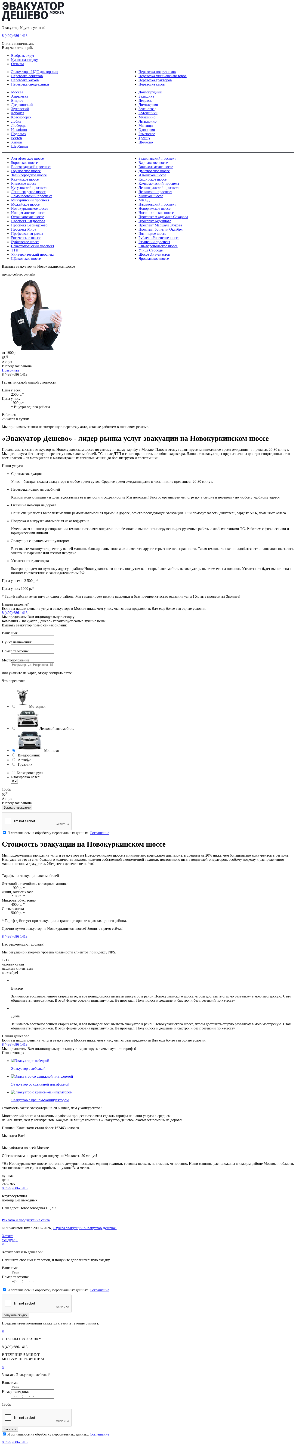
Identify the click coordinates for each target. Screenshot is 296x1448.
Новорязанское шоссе (28, 213)
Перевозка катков (25, 80)
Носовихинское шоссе (156, 213)
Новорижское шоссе (154, 208)
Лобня (16, 121)
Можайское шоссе (25, 204)
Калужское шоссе (25, 179)
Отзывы (17, 64)
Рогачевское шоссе (25, 238)
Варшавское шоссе (153, 163)
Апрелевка (19, 96)
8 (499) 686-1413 (15, 36)
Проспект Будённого (155, 221)
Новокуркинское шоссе (29, 208)
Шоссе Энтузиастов (154, 254)
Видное (17, 100)
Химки (16, 142)
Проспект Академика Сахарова (163, 217)
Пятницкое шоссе (152, 233)
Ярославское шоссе (154, 258)
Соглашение (99, 833)
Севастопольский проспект (32, 246)
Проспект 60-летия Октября (160, 229)
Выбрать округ (23, 55)
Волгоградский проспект (31, 167)
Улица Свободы (151, 250)
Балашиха (146, 96)
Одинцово (147, 130)
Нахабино (19, 130)
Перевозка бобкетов (27, 76)
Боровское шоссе (24, 163)
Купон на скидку (24, 60)
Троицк (144, 138)
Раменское (147, 134)
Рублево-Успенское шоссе (159, 238)
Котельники (148, 113)
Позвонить (10, 370)
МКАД (144, 200)
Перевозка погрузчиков (157, 72)
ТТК (14, 250)
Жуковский (20, 109)
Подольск (18, 134)
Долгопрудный (150, 92)
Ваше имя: (10, 633)
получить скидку (15, 1315)
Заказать (10, 1429)
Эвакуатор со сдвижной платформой (40, 1084)
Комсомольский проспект (159, 183)
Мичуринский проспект (30, 200)
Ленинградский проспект (159, 188)
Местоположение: (16, 660)
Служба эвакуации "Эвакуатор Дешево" (85, 1228)
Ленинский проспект (155, 192)
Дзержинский (22, 105)
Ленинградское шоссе (28, 192)
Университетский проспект (33, 254)
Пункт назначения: (17, 642)
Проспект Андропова (28, 221)
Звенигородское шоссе (29, 175)
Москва (17, 92)
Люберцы (18, 125)
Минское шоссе (151, 196)
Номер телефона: (15, 651)
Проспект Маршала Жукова (160, 225)
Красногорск (21, 117)
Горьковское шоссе (26, 171)
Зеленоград (147, 109)
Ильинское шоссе (152, 175)
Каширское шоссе (152, 179)
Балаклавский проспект (157, 158)
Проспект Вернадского (29, 225)
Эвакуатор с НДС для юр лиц (34, 72)
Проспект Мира (23, 229)
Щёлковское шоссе (26, 258)
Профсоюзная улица (27, 233)
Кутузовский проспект (29, 188)
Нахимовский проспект (157, 204)
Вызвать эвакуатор (17, 807)
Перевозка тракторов (155, 80)
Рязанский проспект (154, 242)
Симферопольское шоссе (158, 246)
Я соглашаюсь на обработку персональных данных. (57, 833)
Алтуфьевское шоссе (27, 158)
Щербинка (19, 146)
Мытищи (146, 125)
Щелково (146, 142)
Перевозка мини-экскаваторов (163, 76)
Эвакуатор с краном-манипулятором (40, 1100)
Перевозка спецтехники (30, 84)
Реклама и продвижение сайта (26, 1220)
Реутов (16, 138)
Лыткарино (148, 121)
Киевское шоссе (23, 183)
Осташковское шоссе (27, 217)
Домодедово (148, 105)
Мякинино (147, 117)
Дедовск (145, 100)
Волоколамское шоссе (156, 167)
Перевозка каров (152, 84)
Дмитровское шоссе (154, 171)
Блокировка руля (29, 773)
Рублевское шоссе (25, 242)
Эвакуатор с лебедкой (28, 1068)
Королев (17, 113)
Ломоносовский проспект (31, 196)
